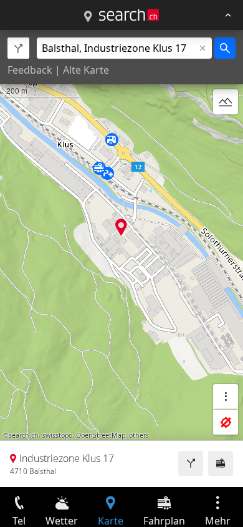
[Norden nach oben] (225, 131)
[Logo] (129, 15)
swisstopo (57, 435)
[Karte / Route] (88, 17)
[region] (121, 258)
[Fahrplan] (220, 463)
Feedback (29, 70)
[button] (121, 227)
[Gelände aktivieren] (225, 101)
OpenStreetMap (100, 435)
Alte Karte (86, 70)
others (139, 435)
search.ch (24, 435)
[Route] (190, 463)
